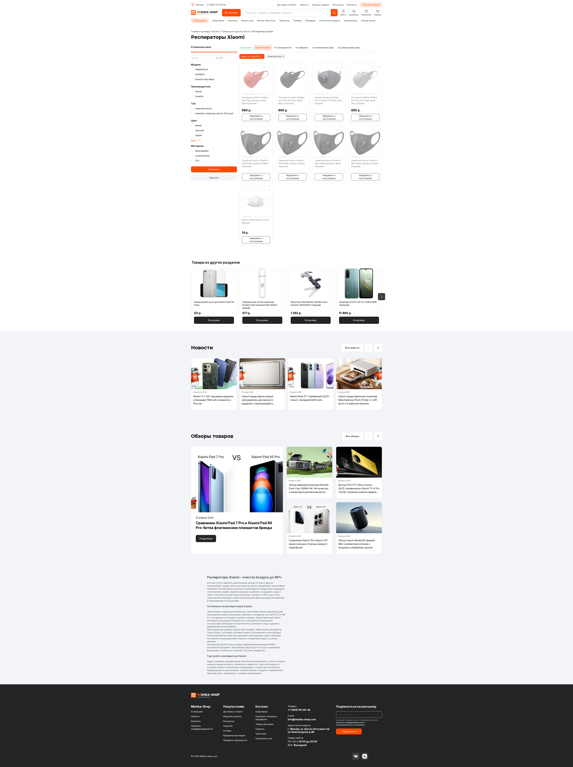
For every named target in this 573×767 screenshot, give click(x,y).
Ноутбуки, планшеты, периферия (266, 718)
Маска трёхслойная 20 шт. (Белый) (255, 221)
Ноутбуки (233, 20)
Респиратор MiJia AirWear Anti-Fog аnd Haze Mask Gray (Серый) (364, 100)
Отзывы (227, 730)
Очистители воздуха (329, 20)
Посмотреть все (263, 738)
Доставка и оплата (286, 4)
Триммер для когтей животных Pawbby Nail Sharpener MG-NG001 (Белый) (259, 305)
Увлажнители (350, 20)
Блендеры (310, 20)
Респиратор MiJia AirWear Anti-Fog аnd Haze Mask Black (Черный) (291, 100)
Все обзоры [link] (352, 436)
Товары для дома (264, 724)
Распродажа (199, 20)
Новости (304, 4)
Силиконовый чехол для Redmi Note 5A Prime (214, 303)
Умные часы (247, 20)
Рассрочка (338, 4)
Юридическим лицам (234, 735)
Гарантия (228, 726)
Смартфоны (218, 20)
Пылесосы (284, 20)
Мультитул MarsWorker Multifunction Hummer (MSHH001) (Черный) (309, 303)
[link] (262, 31)
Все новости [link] (352, 347)
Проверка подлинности (235, 740)
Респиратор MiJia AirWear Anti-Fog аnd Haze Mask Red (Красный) (255, 100)
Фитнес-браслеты (266, 20)
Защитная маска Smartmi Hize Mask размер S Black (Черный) (291, 163)
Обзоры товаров (320, 4)
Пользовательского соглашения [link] (350, 725)
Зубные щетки (368, 20)
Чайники (297, 20)
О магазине (197, 711)
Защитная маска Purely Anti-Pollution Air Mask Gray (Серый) (328, 100)
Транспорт (260, 733)
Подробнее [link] (205, 538)
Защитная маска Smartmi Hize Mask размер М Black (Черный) (255, 163)
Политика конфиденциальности (202, 727)
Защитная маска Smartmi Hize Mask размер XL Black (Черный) (365, 163)
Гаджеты (259, 729)
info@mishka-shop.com (302, 719)
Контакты (352, 4)
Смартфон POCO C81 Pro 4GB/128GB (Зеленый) (357, 303)
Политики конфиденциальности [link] (350, 722)
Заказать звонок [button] (371, 4)
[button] (231, 12)
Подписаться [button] (349, 731)
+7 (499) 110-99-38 (216, 4)
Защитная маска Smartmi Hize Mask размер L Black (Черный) (328, 163)
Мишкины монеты (232, 716)
